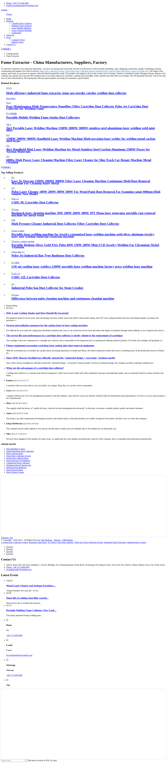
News (8, 37)
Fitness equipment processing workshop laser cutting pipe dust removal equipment (50, 345)
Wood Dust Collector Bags (17, 458)
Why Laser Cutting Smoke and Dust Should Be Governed (37, 313)
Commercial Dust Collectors (18, 463)
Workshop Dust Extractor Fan (18, 465)
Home (8, 19)
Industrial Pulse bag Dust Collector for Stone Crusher (47, 287)
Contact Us (11, 44)
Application (16, 33)
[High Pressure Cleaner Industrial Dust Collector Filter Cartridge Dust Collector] (13, 220)
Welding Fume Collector (21, 26)
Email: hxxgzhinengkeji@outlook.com (22, 5)
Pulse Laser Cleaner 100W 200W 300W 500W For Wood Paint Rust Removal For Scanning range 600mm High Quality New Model (85, 193)
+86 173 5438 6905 (14, 635)
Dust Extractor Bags (14, 470)
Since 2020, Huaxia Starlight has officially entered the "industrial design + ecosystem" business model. (60, 357)
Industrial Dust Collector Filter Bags (110, 71)
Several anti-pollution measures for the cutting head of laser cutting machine (47, 325)
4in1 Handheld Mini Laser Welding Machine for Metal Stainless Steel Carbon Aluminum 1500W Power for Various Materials (78, 150)
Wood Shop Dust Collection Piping (79, 71)
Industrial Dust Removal (16, 468)
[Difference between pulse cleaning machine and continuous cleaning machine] (15, 295)
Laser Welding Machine (21, 28)
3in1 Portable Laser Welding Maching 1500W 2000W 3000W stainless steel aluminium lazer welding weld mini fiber (80, 129)
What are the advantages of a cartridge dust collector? (35, 368)
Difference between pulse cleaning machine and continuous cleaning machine (62, 298)
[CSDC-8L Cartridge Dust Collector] (15, 199)
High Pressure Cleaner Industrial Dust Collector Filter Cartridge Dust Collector (65, 223)
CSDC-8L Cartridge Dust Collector (35, 202)
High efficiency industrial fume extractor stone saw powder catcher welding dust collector (66, 93)
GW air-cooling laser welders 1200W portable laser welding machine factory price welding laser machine (82, 266)
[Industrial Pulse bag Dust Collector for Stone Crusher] (13, 284)
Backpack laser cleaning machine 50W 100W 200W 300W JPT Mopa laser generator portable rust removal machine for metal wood (83, 214)
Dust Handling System (15, 449)
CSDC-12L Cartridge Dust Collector (35, 277)
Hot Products (46, 540)
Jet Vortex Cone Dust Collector (60, 542)
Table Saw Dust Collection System (88, 542)
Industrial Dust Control (136, 542)
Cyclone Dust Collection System (14, 542)
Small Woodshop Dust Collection (20, 451)
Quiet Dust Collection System (18, 456)
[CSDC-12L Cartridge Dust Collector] (15, 274)
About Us (10, 35)
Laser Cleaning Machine (21, 30)
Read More (11, 98)
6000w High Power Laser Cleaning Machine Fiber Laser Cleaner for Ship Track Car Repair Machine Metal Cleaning (78, 161)
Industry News (17, 42)
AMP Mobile (67, 540)
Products (9, 21)
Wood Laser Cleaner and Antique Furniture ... (31, 585)
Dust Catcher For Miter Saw (137, 71)
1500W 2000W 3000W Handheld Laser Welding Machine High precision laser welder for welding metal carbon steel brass (80, 140)
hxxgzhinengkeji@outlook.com (19, 569)
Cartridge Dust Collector (21, 23)
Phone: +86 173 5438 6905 (17, 3)
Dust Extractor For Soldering (18, 460)
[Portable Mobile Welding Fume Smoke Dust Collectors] (11, 114)
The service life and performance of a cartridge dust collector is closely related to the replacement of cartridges (64, 335)
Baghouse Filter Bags (38, 542)
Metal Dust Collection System (51, 71)
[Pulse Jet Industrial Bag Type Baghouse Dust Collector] (17, 252)
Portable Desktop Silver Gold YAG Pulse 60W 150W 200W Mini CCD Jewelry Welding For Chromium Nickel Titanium (85, 246)
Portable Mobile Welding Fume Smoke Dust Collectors (43, 117)
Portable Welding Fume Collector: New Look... (31, 610)
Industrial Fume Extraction (115, 542)
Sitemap (57, 540)
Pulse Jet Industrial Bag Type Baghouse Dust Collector (48, 255)
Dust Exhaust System (15, 472)
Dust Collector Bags (14, 453)
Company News (18, 40)
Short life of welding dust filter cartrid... (27, 598)
